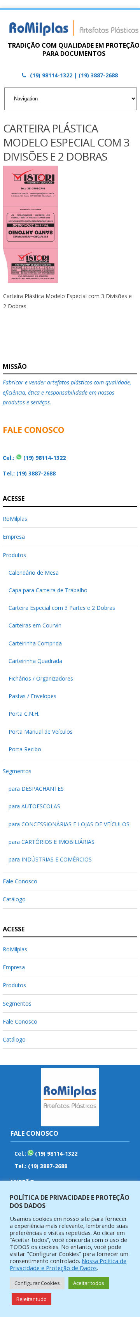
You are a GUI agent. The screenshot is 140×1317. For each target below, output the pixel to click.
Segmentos (17, 771)
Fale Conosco (20, 881)
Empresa (14, 536)
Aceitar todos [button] (88, 1283)
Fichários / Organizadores (41, 678)
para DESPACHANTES (36, 788)
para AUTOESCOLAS (34, 806)
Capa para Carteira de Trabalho (48, 590)
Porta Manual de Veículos (41, 731)
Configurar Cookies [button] (37, 1283)
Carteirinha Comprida (35, 643)
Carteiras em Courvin (35, 625)
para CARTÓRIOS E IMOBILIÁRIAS (51, 841)
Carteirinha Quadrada (35, 661)
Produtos (14, 555)
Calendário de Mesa (34, 572)
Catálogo (14, 899)
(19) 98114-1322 (44, 457)
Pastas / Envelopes (32, 696)
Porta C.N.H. (24, 713)
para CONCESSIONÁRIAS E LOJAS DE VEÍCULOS (69, 824)
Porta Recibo (25, 749)
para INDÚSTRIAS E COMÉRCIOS (50, 859)
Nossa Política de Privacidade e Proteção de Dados (68, 1264)
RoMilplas (15, 518)
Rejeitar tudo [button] (31, 1299)
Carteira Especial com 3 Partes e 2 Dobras (62, 607)
